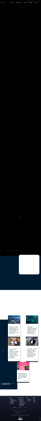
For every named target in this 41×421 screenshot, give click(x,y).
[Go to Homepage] (5, 2)
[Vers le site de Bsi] (20, 417)
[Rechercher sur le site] (34, 1)
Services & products (19, 2)
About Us (11, 2)
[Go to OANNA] (39, 419)
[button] (20, 218)
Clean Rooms (21, 401)
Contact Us (36, 2)
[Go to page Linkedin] (35, 1)
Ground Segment (21, 400)
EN (25, 407)
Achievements (12, 402)
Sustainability (12, 403)
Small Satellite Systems (22, 403)
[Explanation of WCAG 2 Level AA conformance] (20, 419)
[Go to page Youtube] (37, 1)
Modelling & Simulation (22, 402)
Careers (25, 2)
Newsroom (30, 2)
